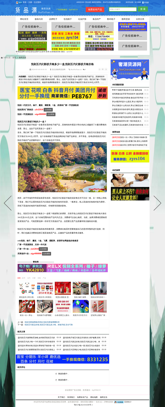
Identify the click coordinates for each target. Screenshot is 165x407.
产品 (44, 278)
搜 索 (143, 9)
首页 (14, 58)
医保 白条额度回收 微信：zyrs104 (59, 52)
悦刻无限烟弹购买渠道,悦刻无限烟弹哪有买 (42, 322)
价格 (39, 278)
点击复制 (48, 110)
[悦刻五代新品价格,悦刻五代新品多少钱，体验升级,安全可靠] (8, 203)
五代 (28, 278)
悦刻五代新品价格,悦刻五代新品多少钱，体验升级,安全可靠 (49, 325)
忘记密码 (37, 2)
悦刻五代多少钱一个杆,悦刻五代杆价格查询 (37, 342)
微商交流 (103, 397)
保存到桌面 (129, 2)
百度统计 (127, 402)
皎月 (23, 278)
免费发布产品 (82, 397)
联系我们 (71, 397)
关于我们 (61, 397)
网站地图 (94, 397)
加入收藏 (138, 2)
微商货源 (22, 58)
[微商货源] (116, 137)
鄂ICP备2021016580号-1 (83, 405)
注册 (30, 2)
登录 (24, 2)
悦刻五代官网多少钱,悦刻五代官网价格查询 (82, 350)
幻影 (34, 278)
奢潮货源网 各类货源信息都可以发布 (30, 52)
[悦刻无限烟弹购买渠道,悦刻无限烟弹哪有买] (157, 203)
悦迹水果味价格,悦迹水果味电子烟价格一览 (37, 346)
